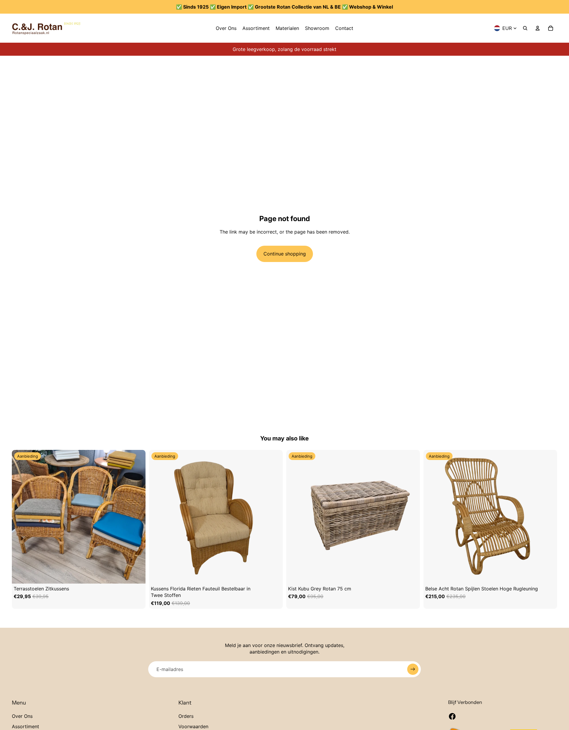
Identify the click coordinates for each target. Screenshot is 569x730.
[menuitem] (226, 28)
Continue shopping (284, 254)
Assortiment (25, 726)
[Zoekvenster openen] (525, 28)
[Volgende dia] (140, 516)
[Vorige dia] (18, 516)
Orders (186, 716)
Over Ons (22, 716)
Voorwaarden (193, 726)
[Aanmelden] (412, 669)
